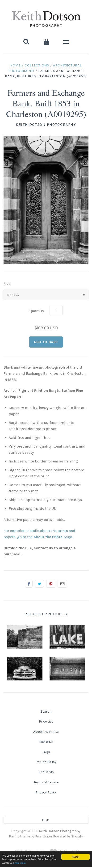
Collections (37, 65)
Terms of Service (46, 782)
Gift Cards (46, 772)
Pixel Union (43, 836)
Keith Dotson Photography (46, 124)
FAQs (46, 752)
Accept (75, 856)
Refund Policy (46, 762)
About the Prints (46, 732)
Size (7, 283)
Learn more (19, 863)
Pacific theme (19, 836)
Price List (46, 721)
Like (29, 584)
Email (62, 584)
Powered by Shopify (68, 836)
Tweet (39, 584)
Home (15, 65)
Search (46, 712)
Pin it (50, 584)
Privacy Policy (46, 792)
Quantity (36, 311)
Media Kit (46, 742)
